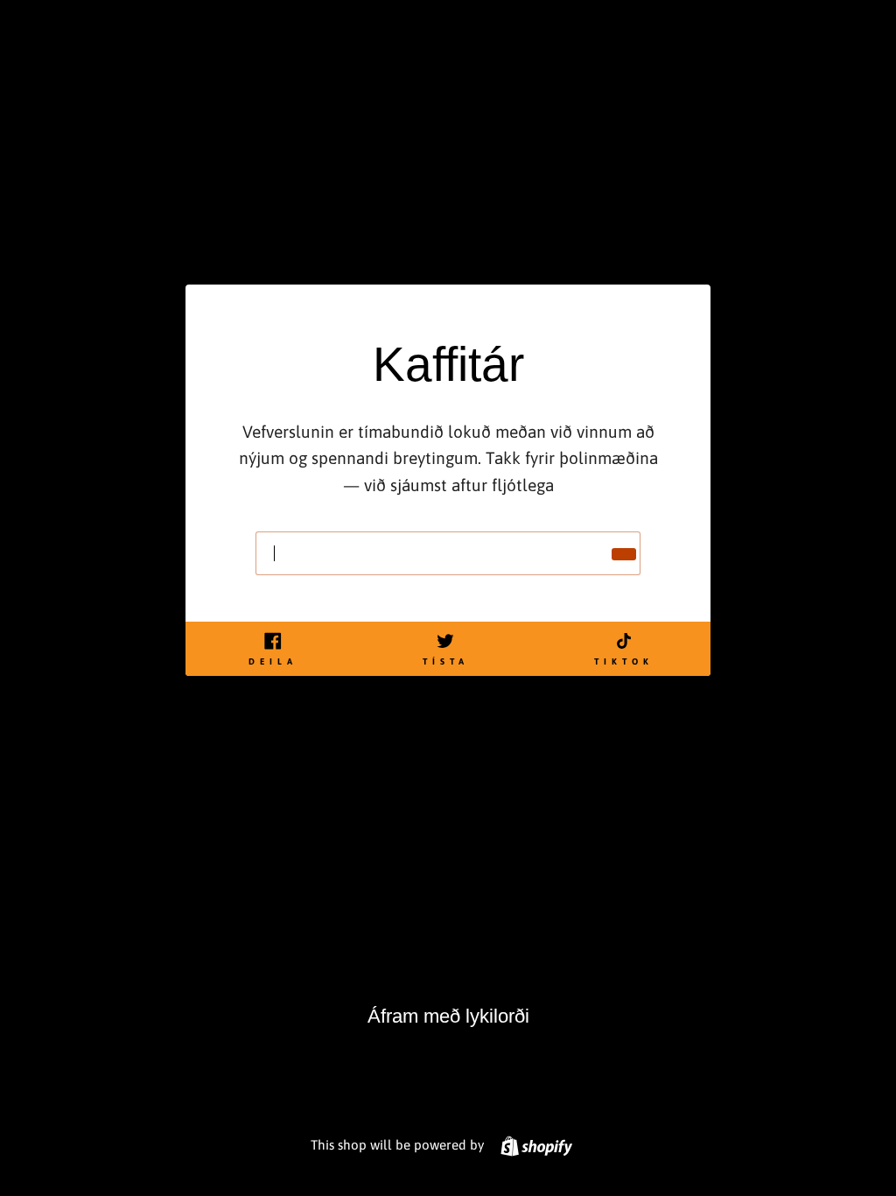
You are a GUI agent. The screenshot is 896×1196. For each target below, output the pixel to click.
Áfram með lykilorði (448, 1016)
